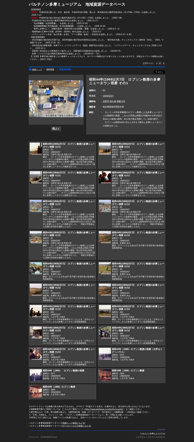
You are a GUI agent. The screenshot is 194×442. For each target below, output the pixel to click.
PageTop (162, 429)
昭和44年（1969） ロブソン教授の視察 (63, 370)
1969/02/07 (108, 96)
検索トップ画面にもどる (74, 423)
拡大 (57, 129)
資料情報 (50, 69)
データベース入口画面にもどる (76, 426)
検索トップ (37, 69)
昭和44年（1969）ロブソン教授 (128, 370)
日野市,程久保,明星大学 (114, 101)
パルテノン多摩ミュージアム (153, 433)
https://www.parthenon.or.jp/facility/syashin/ (104, 409)
